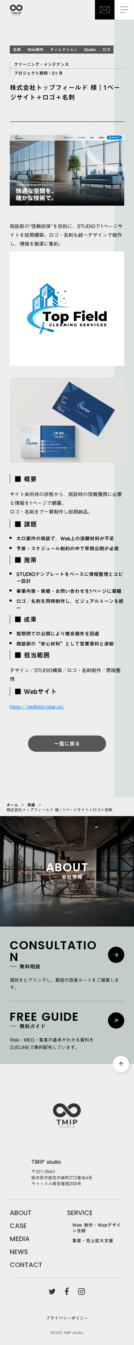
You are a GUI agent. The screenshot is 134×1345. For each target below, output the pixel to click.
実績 (31, 805)
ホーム (12, 805)
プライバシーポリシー (67, 1318)
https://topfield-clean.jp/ (37, 706)
